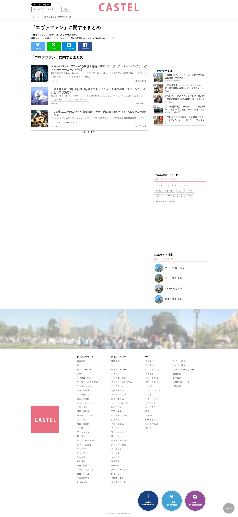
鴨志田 (87, 77)
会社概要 (177, 374)
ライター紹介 (179, 361)
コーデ (148, 386)
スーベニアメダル (85, 469)
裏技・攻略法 (83, 390)
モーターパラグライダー (77, 100)
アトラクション (175, 196)
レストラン (82, 407)
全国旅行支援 (83, 478)
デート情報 (82, 465)
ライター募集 (179, 365)
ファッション (83, 432)
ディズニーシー (189, 185)
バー (190, 190)
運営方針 (177, 386)
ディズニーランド (164, 190)
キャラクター (83, 449)
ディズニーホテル (85, 440)
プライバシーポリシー (183, 369)
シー (173, 278)
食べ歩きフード (84, 482)
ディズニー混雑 (84, 378)
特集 (173, 299)
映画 (147, 411)
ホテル (148, 415)
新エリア (81, 436)
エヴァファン (58, 77)
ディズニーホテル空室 (87, 382)
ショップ (81, 453)
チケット (81, 374)
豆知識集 (81, 461)
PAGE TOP (229, 508)
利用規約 (177, 378)
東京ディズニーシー (165, 201)
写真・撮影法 (83, 411)
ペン (190, 196)
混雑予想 (149, 365)
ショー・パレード (85, 403)
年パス (148, 428)
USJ (173, 288)
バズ (174, 185)
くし (180, 190)
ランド (159, 196)
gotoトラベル (83, 474)
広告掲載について (181, 382)
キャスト (81, 428)
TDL (79, 365)
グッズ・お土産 (84, 444)
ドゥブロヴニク (74, 77)
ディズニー (161, 185)
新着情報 (81, 361)
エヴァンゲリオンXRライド (64, 122)
